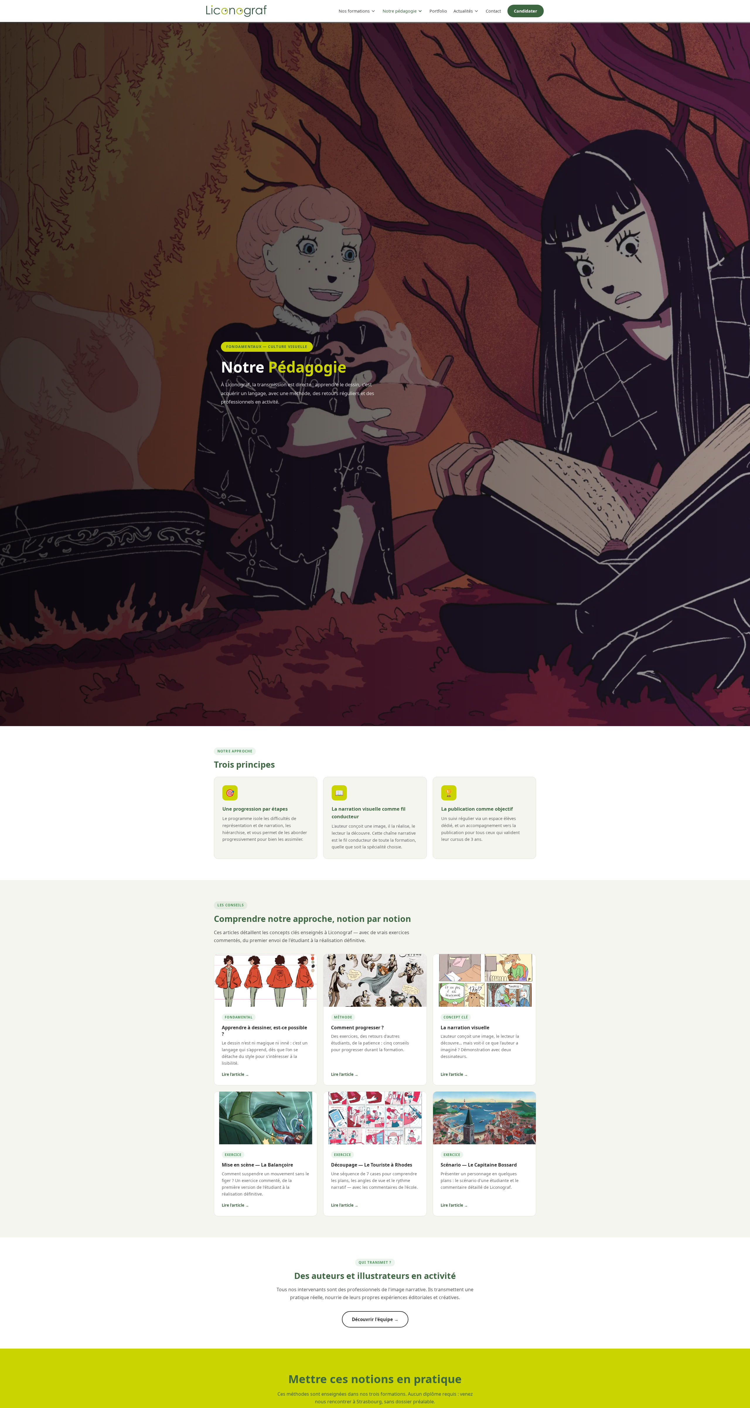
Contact (493, 11)
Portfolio (438, 11)
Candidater (525, 11)
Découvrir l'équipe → (375, 1319)
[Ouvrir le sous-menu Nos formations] (373, 11)
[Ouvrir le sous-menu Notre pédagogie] (420, 11)
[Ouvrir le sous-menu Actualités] (476, 11)
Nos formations (354, 11)
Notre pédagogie (400, 11)
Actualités (463, 11)
